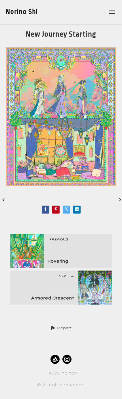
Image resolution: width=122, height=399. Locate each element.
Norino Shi (22, 12)
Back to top (63, 374)
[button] (61, 328)
